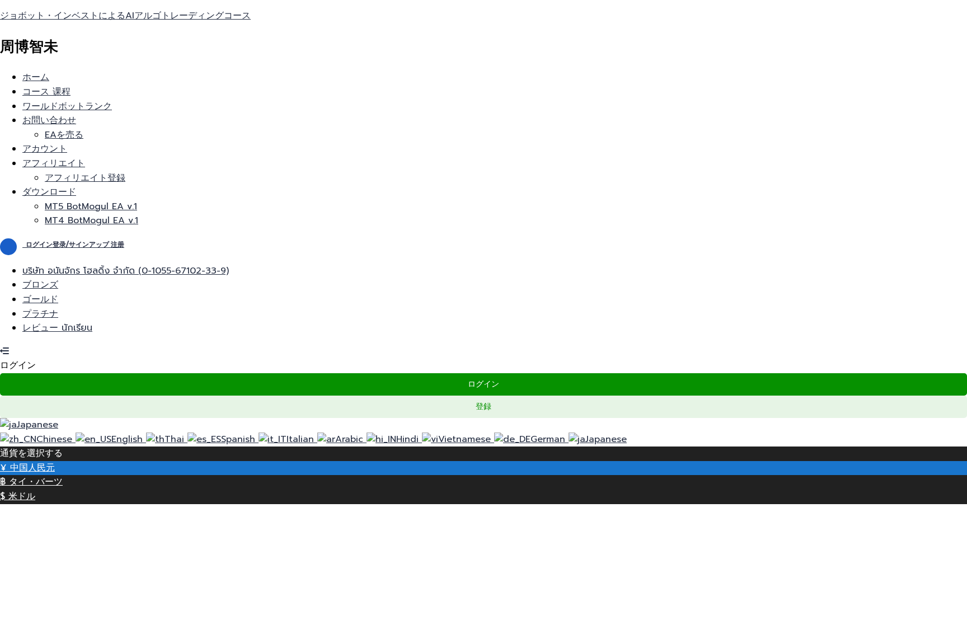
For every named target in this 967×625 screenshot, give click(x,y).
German (550, 439)
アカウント (44, 149)
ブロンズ (40, 285)
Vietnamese (466, 439)
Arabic (351, 439)
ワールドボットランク (67, 106)
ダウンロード (49, 192)
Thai (176, 439)
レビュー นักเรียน (57, 328)
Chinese (56, 439)
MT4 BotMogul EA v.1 (91, 220)
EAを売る (64, 135)
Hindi (409, 439)
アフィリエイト (53, 163)
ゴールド (40, 299)
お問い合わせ (49, 120)
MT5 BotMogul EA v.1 (91, 206)
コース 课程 (46, 91)
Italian (302, 439)
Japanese (37, 424)
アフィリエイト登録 (85, 178)
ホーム (35, 77)
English (128, 439)
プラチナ (40, 314)
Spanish (240, 439)
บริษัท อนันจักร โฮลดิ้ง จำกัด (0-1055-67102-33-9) (125, 271)
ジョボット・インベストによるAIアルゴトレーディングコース (125, 15)
